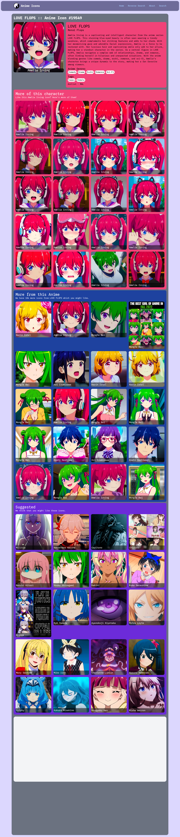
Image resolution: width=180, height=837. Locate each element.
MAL (82, 84)
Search (162, 6)
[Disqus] (90, 749)
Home (121, 6)
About (152, 6)
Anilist (72, 84)
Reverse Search (136, 6)
